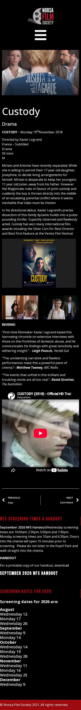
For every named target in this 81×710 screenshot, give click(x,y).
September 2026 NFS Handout (23, 527)
